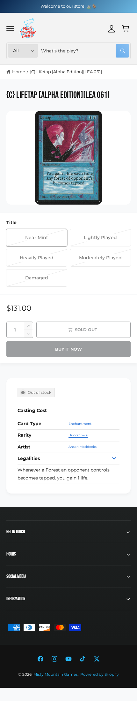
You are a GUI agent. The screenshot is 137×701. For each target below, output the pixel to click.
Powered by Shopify (99, 674)
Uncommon (78, 435)
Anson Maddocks (82, 447)
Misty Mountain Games (55, 674)
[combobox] (85, 51)
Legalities (29, 458)
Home (18, 71)
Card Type (29, 423)
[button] (10, 28)
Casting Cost (32, 410)
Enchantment (79, 424)
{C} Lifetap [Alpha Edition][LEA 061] (66, 71)
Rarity (24, 435)
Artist (24, 447)
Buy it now (68, 349)
